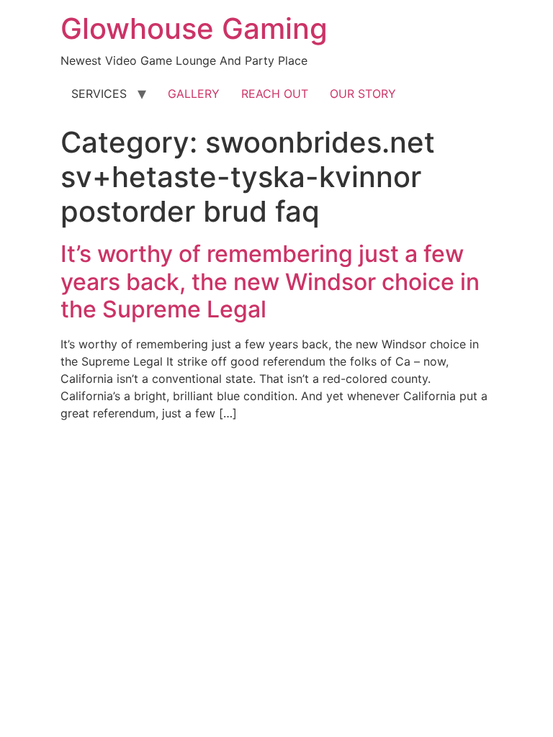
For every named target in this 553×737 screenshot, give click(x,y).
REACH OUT (274, 93)
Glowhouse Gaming (194, 28)
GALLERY (194, 93)
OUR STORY (363, 93)
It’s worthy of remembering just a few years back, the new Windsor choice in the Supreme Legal (270, 281)
